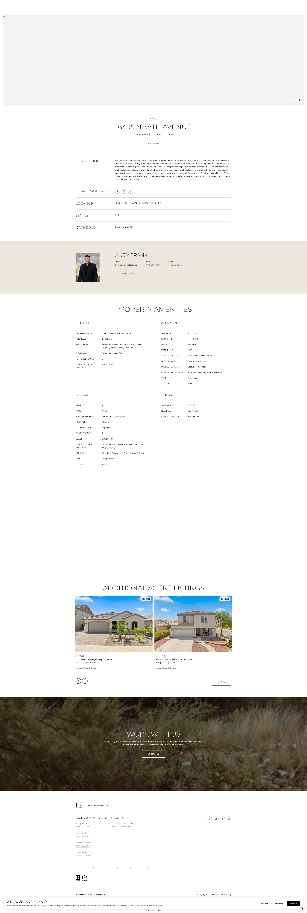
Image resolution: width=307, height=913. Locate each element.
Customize (279, 903)
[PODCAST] (209, 819)
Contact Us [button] (153, 754)
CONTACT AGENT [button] (128, 273)
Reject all (264, 903)
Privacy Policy (224, 894)
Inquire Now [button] (153, 144)
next (18, 100)
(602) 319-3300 (83, 826)
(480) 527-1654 (83, 855)
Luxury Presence (96, 894)
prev (11, 100)
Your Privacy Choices (153, 910)
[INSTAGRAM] (229, 819)
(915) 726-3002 (83, 846)
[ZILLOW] (216, 819)
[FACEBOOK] (222, 819)
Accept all (293, 903)
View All (222, 682)
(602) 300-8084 (153, 265)
